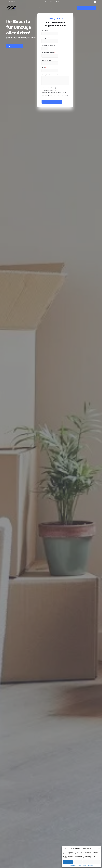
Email (44, 67)
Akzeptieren (68, 862)
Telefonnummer (47, 60)
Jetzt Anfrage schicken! (52, 102)
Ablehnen (78, 862)
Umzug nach (46, 38)
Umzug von (45, 30)
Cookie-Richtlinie (73, 865)
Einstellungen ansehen (91, 862)
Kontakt (68, 8)
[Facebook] (95, 2)
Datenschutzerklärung (82, 865)
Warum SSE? (60, 8)
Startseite (34, 8)
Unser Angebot (50, 8)
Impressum (90, 865)
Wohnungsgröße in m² (49, 45)
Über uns (41, 8)
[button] (99, 848)
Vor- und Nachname (48, 52)
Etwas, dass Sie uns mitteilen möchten (53, 75)
